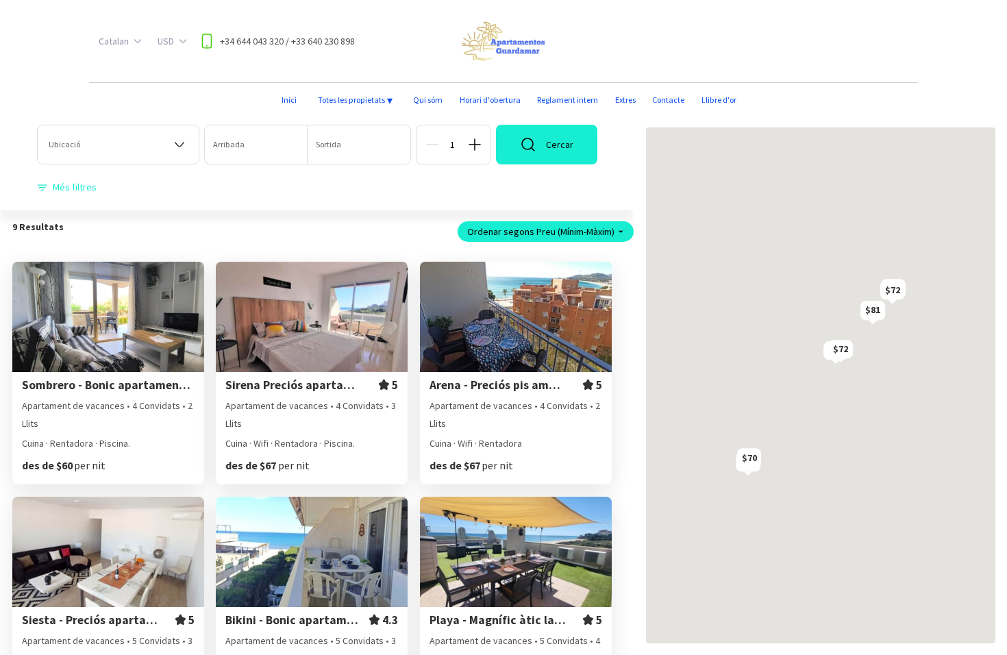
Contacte (668, 100)
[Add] (475, 144)
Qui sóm (428, 100)
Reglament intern (567, 100)
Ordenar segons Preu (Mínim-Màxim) (540, 231)
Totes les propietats (355, 100)
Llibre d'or (718, 100)
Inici (289, 100)
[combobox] (118, 144)
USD (166, 41)
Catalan (114, 41)
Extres (625, 100)
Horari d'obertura (490, 100)
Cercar (559, 144)
